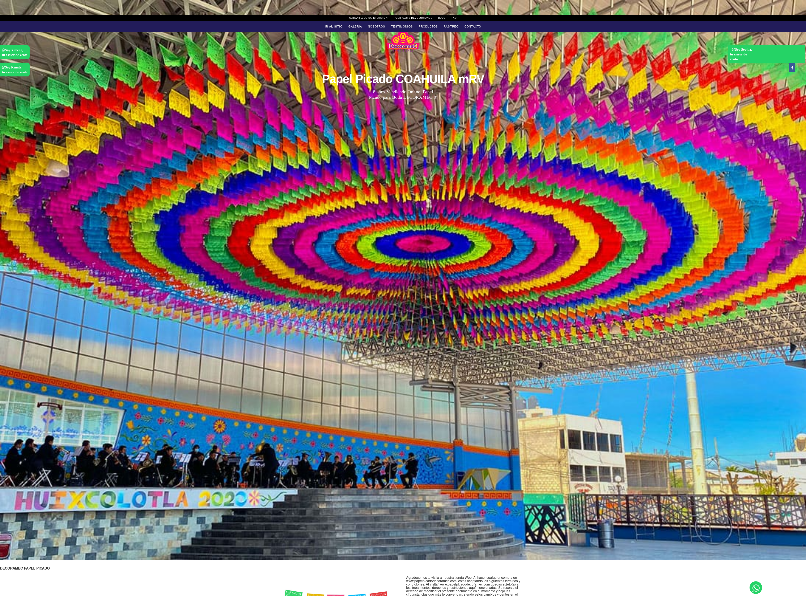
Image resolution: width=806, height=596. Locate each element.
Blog (442, 17)
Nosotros (376, 26)
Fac (454, 17)
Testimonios (402, 26)
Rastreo (451, 26)
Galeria (355, 26)
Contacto (472, 26)
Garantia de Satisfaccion (368, 17)
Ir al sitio (334, 26)
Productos (428, 26)
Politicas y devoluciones (413, 17)
